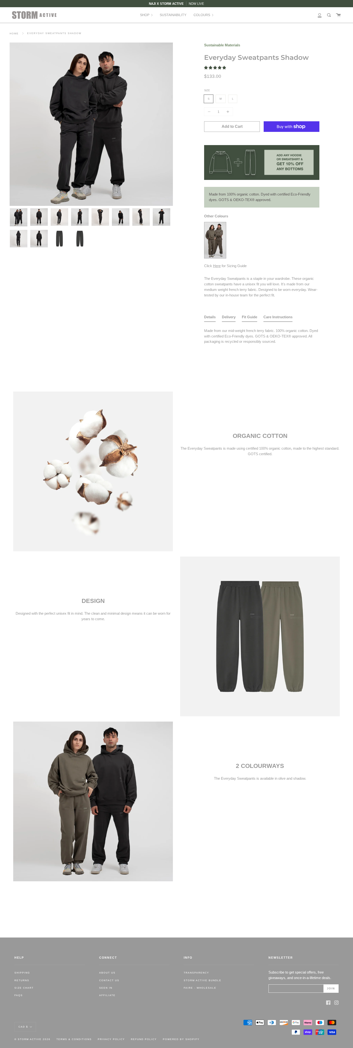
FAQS (18, 995)
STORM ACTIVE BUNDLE (202, 980)
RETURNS (21, 980)
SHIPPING (22, 972)
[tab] (210, 318)
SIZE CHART (24, 988)
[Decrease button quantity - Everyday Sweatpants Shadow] (210, 112)
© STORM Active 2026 (32, 1039)
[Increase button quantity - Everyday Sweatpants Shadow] (227, 112)
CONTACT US (109, 980)
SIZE (207, 90)
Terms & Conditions (74, 1039)
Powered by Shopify (181, 1039)
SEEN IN (105, 988)
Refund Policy (144, 1039)
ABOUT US (107, 972)
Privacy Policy (111, 1039)
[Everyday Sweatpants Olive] (215, 257)
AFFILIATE (107, 995)
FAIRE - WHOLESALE (200, 988)
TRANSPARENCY (196, 972)
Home (14, 33)
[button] (215, 68)
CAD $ (23, 1026)
